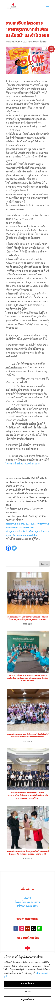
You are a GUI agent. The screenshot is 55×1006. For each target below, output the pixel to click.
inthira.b (12, 41)
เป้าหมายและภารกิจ (27, 905)
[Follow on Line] (39, 928)
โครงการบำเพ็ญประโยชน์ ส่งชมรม (23, 463)
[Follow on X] (33, 928)
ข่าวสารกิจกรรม (39, 41)
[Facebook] (8, 546)
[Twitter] (14, 546)
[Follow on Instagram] (21, 928)
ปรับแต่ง (27, 991)
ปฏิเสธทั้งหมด (27, 999)
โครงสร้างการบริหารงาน (27, 902)
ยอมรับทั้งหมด (27, 983)
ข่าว (30, 41)
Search (44, 563)
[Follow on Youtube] (27, 928)
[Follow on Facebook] (15, 928)
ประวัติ (27, 898)
